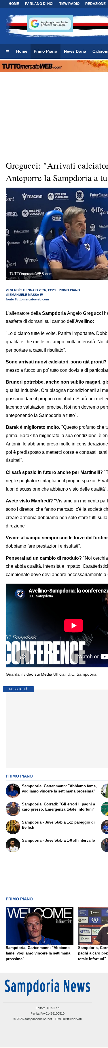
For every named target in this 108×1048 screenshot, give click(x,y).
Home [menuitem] (21, 51)
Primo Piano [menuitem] (45, 51)
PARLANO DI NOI (39, 3)
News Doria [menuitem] (75, 51)
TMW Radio (69, 3)
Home (14, 3)
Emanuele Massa (24, 294)
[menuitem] (7, 51)
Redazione (95, 3)
